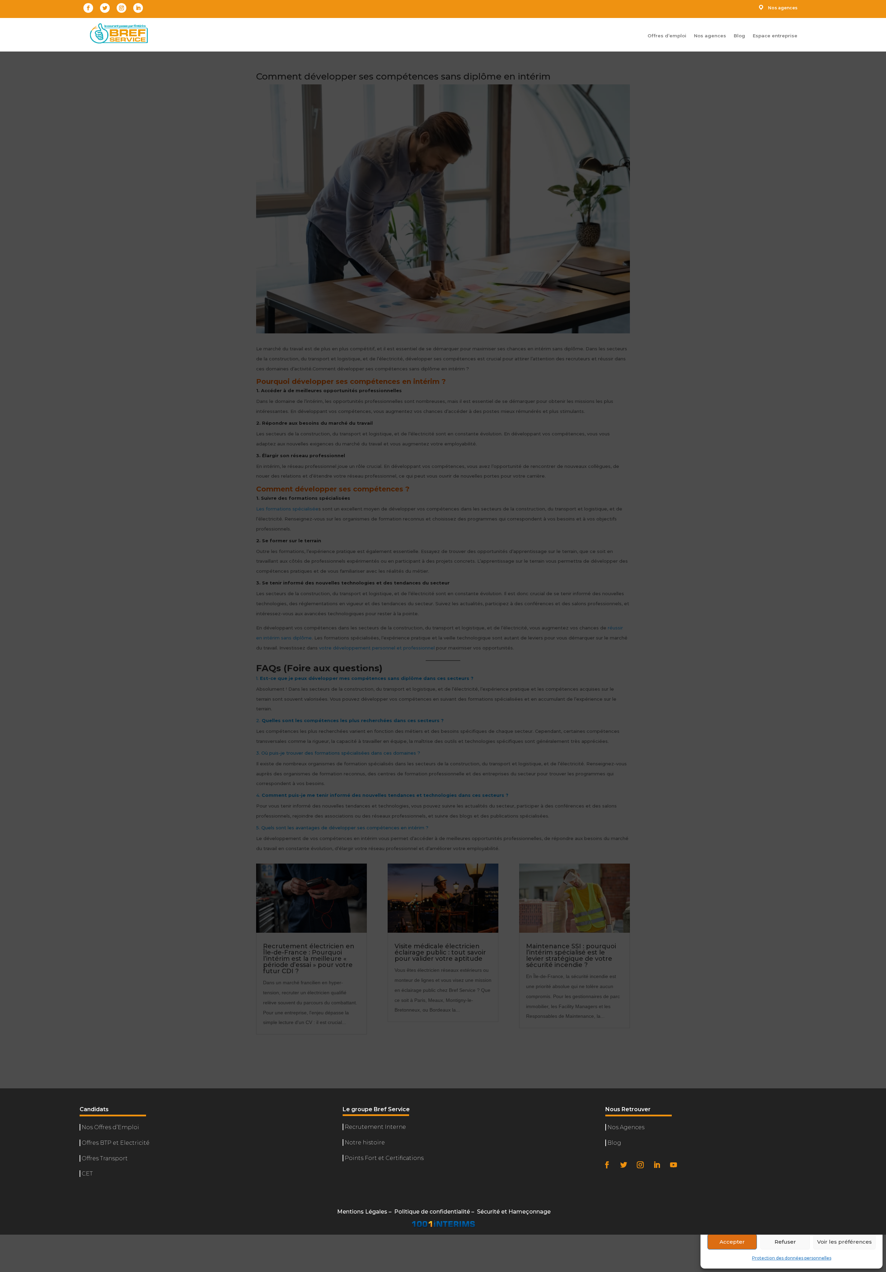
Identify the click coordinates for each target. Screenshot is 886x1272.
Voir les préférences (844, 1241)
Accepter (732, 1241)
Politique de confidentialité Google (756, 1221)
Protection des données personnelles (791, 1258)
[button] (872, 1144)
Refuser (785, 1241)
